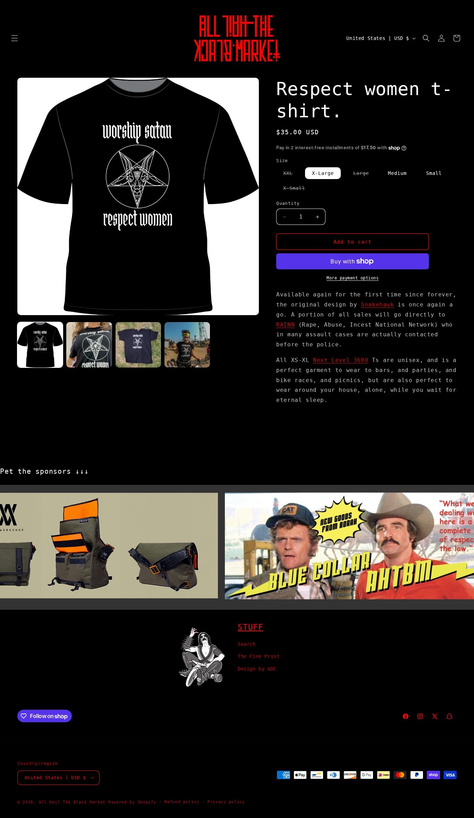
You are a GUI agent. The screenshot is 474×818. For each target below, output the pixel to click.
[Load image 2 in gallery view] (89, 345)
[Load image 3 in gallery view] (138, 345)
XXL (291, 174)
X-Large (323, 173)
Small (434, 173)
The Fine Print (258, 656)
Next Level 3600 (340, 360)
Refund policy (181, 801)
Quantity (287, 203)
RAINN (285, 324)
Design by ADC (257, 668)
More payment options (353, 278)
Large (364, 174)
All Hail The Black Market (72, 802)
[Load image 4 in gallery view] (187, 345)
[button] (14, 38)
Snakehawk (377, 304)
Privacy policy (226, 801)
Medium (397, 173)
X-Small (297, 189)
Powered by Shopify (132, 802)
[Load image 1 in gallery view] (40, 345)
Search (247, 644)
